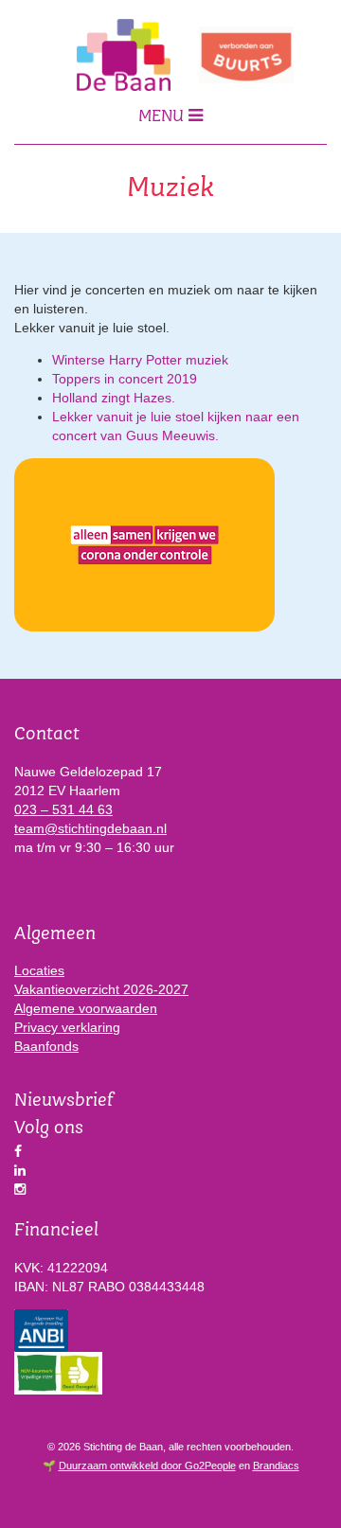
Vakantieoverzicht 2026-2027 (101, 989)
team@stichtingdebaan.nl (90, 828)
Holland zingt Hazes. (113, 397)
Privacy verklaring (67, 1027)
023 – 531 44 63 (63, 809)
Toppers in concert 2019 (124, 378)
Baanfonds (46, 1046)
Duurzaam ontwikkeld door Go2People (147, 1465)
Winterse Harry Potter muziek (140, 359)
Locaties (39, 970)
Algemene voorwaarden (85, 1008)
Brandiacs (276, 1465)
